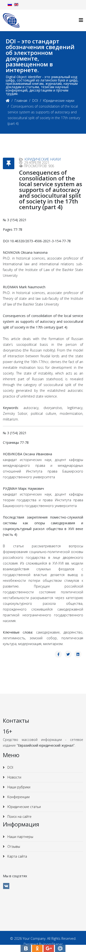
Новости (13, 777)
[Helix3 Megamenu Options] (81, 20)
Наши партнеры (19, 836)
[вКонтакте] (6, 886)
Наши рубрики (18, 787)
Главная (21, 100)
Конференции (18, 797)
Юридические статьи (23, 806)
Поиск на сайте (19, 816)
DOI (35, 100)
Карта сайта (16, 856)
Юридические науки (58, 100)
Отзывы (13, 846)
